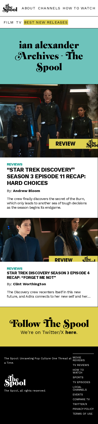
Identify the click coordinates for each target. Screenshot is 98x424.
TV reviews (81, 365)
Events (78, 394)
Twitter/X (80, 404)
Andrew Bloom (26, 191)
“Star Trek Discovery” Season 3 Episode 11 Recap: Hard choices (46, 176)
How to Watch (78, 371)
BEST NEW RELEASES (46, 22)
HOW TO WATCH (79, 8)
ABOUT (29, 8)
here (70, 332)
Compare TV (81, 399)
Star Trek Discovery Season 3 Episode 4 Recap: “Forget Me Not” (48, 275)
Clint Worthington (29, 284)
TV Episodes (81, 382)
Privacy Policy (83, 409)
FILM (9, 22)
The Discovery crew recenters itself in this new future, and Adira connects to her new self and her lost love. (47, 294)
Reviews (14, 164)
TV (18, 22)
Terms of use (83, 413)
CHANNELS (49, 8)
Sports (78, 377)
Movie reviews (79, 359)
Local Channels (80, 388)
